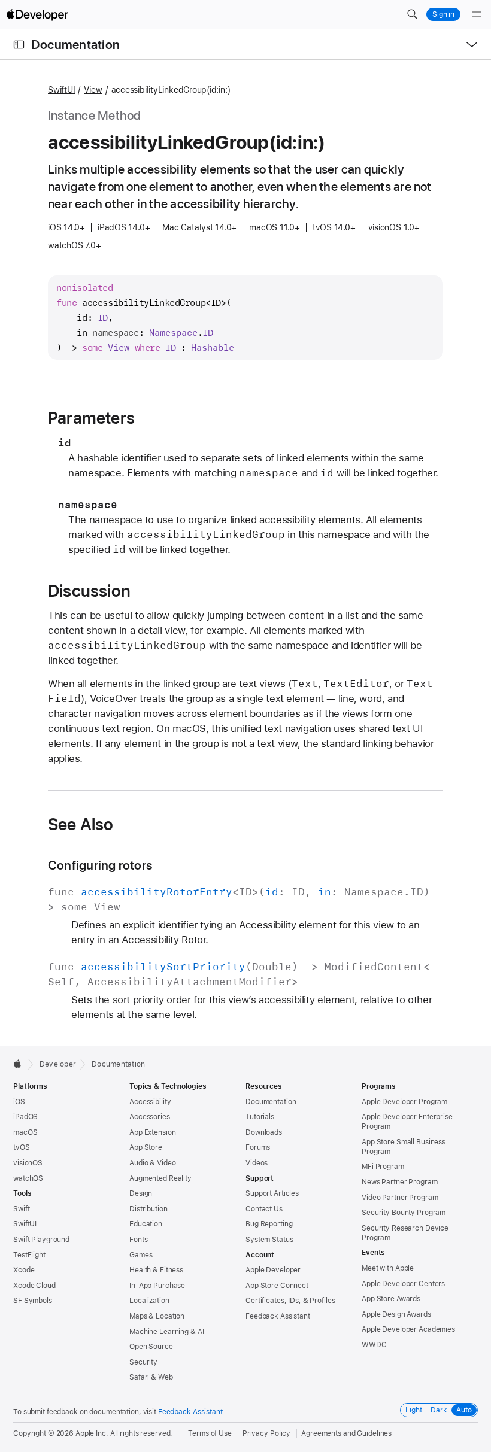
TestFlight (29, 1255)
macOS (25, 1132)
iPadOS (25, 1117)
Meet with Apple (388, 1268)
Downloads (264, 1132)
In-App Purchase (157, 1285)
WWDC (374, 1345)
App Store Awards (391, 1299)
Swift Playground (41, 1239)
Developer (58, 1064)
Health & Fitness (156, 1270)
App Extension (152, 1132)
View (93, 90)
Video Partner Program (400, 1197)
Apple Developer (273, 1270)
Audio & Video (152, 1163)
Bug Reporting (269, 1224)
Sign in (443, 14)
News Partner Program (400, 1182)
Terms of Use (210, 1433)
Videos (257, 1163)
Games (140, 1255)
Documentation (75, 44)
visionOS (28, 1163)
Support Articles (272, 1193)
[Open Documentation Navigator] (19, 44)
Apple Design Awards (396, 1314)
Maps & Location (156, 1316)
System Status (269, 1239)
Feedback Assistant (278, 1316)
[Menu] (476, 14)
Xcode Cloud (34, 1285)
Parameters (91, 417)
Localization (149, 1300)
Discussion (89, 590)
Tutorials (260, 1117)
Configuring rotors (100, 865)
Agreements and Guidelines (346, 1433)
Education (145, 1224)
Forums (258, 1147)
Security (143, 1362)
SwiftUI (61, 90)
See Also (81, 824)
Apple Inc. (91, 1433)
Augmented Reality (160, 1178)
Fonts (138, 1239)
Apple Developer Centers (403, 1284)
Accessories (149, 1117)
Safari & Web (151, 1377)
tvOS (21, 1147)
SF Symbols (32, 1300)
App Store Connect (277, 1285)
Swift (21, 1209)
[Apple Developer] (37, 14)
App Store (145, 1147)
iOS (19, 1102)
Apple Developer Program (404, 1102)
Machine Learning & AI (166, 1332)
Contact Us (264, 1209)
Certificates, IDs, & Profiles (290, 1300)
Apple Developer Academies (408, 1329)
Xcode (23, 1270)
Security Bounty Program (403, 1212)
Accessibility (150, 1102)
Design (140, 1193)
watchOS (28, 1178)
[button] (412, 14)
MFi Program (383, 1166)
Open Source (151, 1346)
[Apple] (20, 1063)
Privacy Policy (266, 1433)
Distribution (148, 1209)
